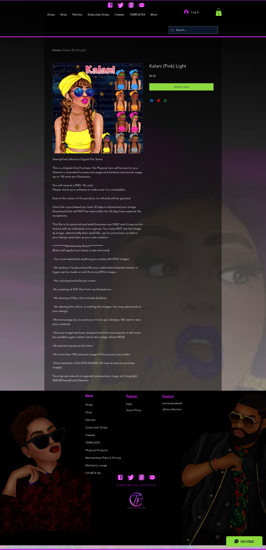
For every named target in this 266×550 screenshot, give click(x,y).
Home (56, 50)
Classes (90, 435)
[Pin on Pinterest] (158, 100)
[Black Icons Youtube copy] (141, 5)
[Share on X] (172, 100)
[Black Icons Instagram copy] (131, 5)
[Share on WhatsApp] (165, 100)
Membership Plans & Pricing (103, 458)
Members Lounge (96, 465)
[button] (219, 12)
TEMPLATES (92, 443)
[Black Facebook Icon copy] (110, 5)
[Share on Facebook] (151, 100)
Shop (88, 412)
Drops (89, 405)
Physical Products (96, 450)
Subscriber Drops (96, 428)
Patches (90, 420)
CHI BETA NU (93, 473)
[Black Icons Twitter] (120, 5)
